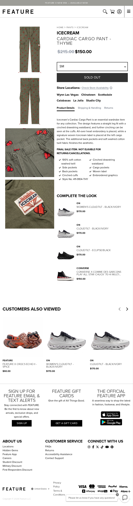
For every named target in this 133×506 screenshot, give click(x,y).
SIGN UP (22, 423)
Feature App (10, 454)
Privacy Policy (57, 484)
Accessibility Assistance (58, 454)
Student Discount (12, 462)
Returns (49, 450)
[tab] (67, 108)
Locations (8, 446)
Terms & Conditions (59, 492)
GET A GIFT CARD (66, 423)
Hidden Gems (10, 450)
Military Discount (12, 466)
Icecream (82, 27)
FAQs (48, 446)
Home (60, 27)
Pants (70, 27)
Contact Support (54, 458)
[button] (119, 309)
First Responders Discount (17, 469)
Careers (7, 458)
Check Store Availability (95, 88)
